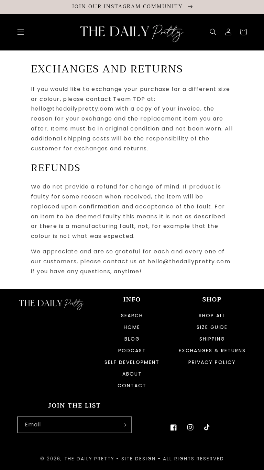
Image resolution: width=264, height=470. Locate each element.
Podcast (132, 350)
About (132, 373)
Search (132, 316)
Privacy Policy (212, 362)
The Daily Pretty (89, 459)
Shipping (212, 338)
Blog (132, 338)
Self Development (132, 362)
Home (132, 327)
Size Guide (212, 327)
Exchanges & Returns (212, 350)
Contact (132, 385)
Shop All (212, 316)
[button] (20, 31)
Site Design (138, 459)
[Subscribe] (123, 424)
